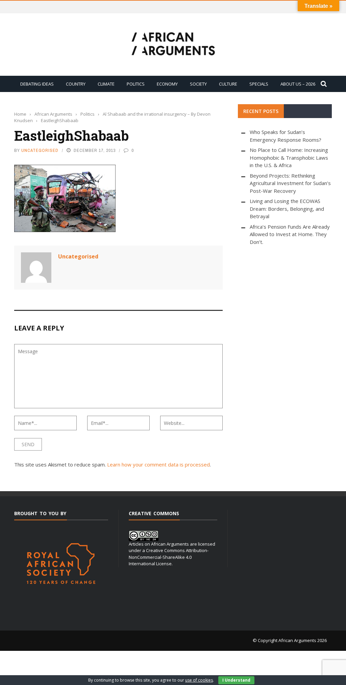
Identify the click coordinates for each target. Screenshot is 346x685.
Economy (167, 84)
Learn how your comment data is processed (158, 464)
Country (75, 84)
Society (198, 84)
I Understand (236, 680)
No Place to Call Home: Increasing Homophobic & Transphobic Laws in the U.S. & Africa (289, 157)
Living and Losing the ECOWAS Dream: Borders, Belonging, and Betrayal (287, 209)
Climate (106, 84)
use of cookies (199, 680)
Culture (228, 84)
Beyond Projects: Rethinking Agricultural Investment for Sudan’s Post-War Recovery (290, 183)
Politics (136, 84)
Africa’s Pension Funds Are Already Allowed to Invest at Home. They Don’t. (290, 234)
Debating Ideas (37, 84)
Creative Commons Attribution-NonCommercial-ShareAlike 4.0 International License (168, 557)
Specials (258, 84)
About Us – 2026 (297, 84)
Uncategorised (39, 150)
